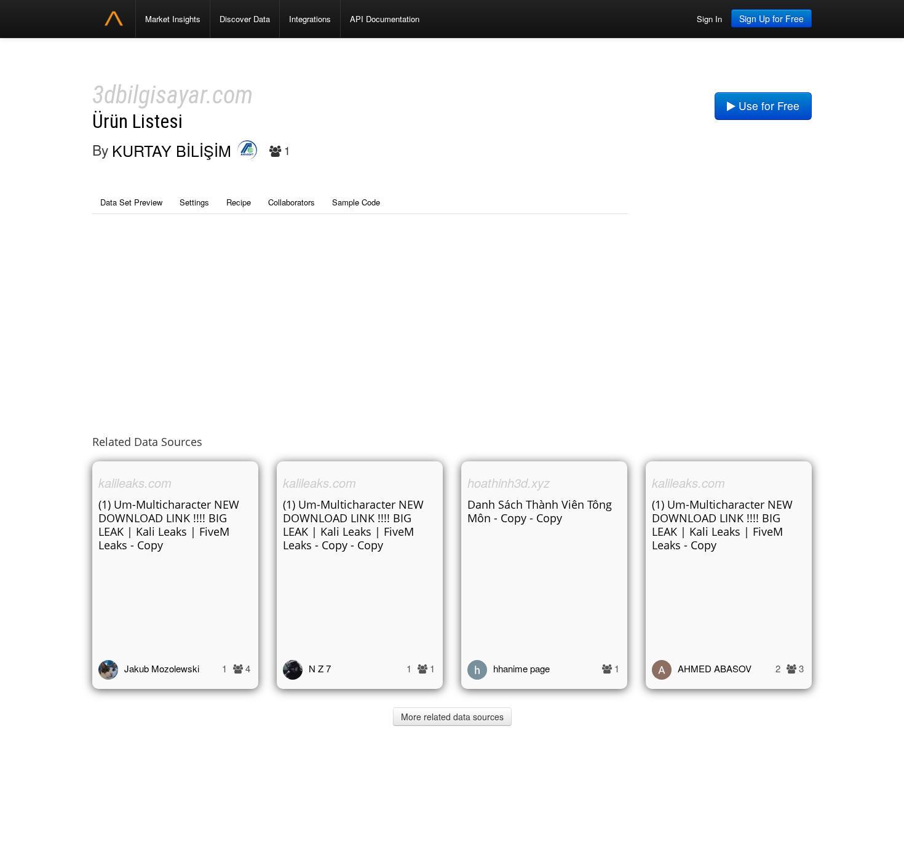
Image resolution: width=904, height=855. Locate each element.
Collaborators (291, 202)
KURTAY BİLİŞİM (171, 150)
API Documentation (384, 19)
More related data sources (452, 716)
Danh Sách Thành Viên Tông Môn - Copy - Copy (539, 511)
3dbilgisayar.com (172, 95)
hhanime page (521, 668)
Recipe (238, 202)
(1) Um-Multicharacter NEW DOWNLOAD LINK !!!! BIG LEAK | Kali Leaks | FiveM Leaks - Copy (168, 524)
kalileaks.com (135, 482)
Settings (194, 202)
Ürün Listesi (137, 121)
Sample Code (356, 202)
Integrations (310, 19)
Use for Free (767, 105)
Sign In (709, 19)
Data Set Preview (131, 202)
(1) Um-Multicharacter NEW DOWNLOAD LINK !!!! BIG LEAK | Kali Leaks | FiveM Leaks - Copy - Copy (353, 524)
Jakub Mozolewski (161, 668)
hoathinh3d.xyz (508, 482)
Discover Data (245, 19)
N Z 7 (320, 668)
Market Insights (172, 19)
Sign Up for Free (771, 18)
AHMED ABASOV (714, 668)
